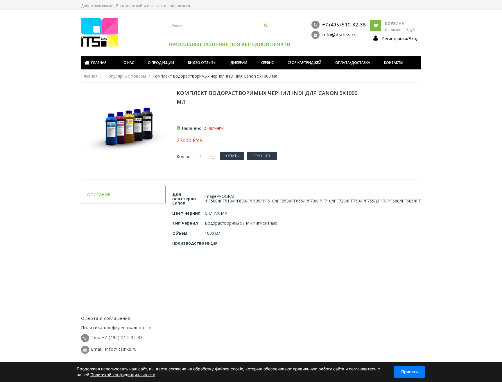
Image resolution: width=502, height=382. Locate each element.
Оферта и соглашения (105, 318)
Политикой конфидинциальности (122, 374)
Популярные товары (125, 76)
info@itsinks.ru (339, 34)
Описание (98, 194)
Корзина (394, 23)
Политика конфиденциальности (116, 327)
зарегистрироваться (172, 5)
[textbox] (220, 25)
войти (141, 5)
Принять (409, 371)
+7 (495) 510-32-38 (343, 24)
